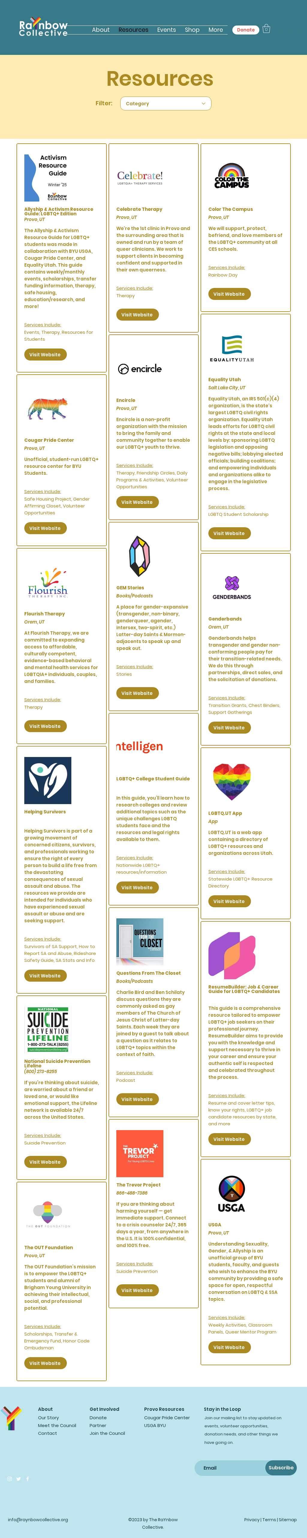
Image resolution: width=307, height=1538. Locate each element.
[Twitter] (19, 1479)
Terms (269, 1520)
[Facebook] (28, 1479)
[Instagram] (10, 1479)
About (45, 1409)
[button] (266, 28)
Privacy (252, 1520)
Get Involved (104, 1409)
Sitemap (288, 1520)
